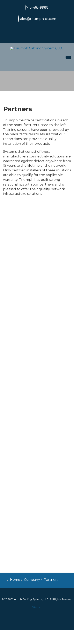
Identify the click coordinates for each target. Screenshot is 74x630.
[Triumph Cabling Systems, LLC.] (37, 48)
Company (32, 580)
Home (15, 580)
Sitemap (37, 607)
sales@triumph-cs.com (37, 19)
